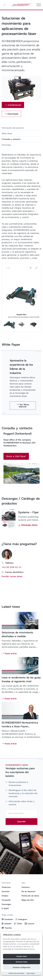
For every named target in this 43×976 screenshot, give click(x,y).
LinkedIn (7, 923)
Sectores (6, 891)
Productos (6, 887)
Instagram (22, 919)
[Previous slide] (8, 296)
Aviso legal (31, 973)
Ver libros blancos (24, 405)
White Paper (7, 133)
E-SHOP (5, 908)
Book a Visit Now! (16, 456)
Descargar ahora (29, 524)
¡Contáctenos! (14, 105)
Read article (11, 653)
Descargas (6, 145)
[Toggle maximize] (36, 268)
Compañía (6, 900)
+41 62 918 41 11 (11, 567)
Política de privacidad (16, 973)
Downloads (13, 113)
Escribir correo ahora (12, 576)
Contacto (26, 887)
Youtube (8, 928)
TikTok (19, 923)
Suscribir (21, 821)
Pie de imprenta (28, 891)
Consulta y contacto (11, 139)
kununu (31, 923)
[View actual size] (31, 268)
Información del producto (13, 128)
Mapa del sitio (28, 900)
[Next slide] (34, 296)
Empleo (5, 896)
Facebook (8, 919)
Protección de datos (30, 896)
